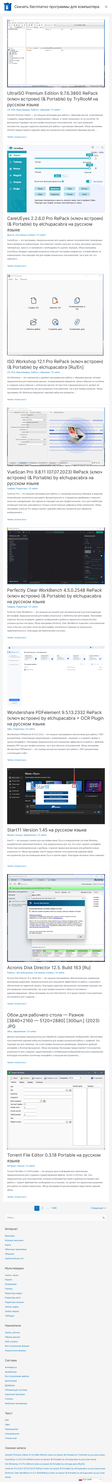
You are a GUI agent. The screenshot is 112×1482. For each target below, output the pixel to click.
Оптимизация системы (16, 1390)
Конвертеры (11, 1284)
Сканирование (12, 1433)
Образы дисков (12, 1337)
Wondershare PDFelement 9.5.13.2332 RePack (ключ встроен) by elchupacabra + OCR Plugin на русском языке (55, 718)
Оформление (29, 835)
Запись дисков (12, 1332)
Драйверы (10, 1385)
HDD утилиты (11, 1341)
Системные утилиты (25, 235)
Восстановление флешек (17, 1346)
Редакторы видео (13, 1293)
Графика (11, 488)
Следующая (98, 1208)
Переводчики (11, 1429)
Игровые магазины (14, 1240)
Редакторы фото (13, 1297)
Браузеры (10, 1236)
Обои (9, 1031)
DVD (13, 110)
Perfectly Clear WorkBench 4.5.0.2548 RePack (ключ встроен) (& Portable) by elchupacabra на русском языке (54, 595)
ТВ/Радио (9, 1316)
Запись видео (12, 1307)
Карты (8, 1245)
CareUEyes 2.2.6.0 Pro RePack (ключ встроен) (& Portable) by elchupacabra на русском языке (55, 224)
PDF (7, 1420)
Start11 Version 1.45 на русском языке (47, 830)
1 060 (53, 1208)
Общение (9, 1254)
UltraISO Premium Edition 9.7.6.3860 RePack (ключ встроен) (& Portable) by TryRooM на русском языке (52, 98)
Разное (20, 1166)
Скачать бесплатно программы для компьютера (56, 6)
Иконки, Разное (14, 835)
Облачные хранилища (15, 1249)
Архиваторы (11, 1372)
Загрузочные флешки (15, 1350)
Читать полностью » (17, 137)
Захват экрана (12, 1311)
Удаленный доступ (14, 1258)
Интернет (11, 1166)
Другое (10, 235)
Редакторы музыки (14, 1302)
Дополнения (11, 1381)
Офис (9, 729)
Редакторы (21, 488)
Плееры (9, 1288)
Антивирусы (11, 1367)
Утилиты (9, 1399)
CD (8, 110)
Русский (87, 1479)
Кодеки (8, 1279)
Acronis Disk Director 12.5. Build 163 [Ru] (49, 967)
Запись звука (11, 1275)
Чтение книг (11, 1438)
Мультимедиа (23, 110)
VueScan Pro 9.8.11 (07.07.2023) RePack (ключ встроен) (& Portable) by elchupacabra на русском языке (54, 477)
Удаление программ (15, 1394)
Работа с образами (40, 110)
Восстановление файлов (17, 1376)
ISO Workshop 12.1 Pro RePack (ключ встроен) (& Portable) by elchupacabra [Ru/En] (45, 1464)
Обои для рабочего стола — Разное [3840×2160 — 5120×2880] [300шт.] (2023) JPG (53, 1020)
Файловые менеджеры (16, 1403)
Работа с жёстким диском (20, 972)
